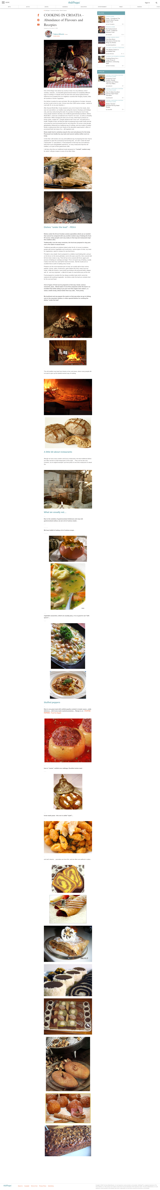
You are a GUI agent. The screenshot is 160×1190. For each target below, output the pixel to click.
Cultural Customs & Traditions (115, 47)
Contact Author (56, 36)
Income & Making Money (112, 37)
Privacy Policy (42, 1186)
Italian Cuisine (110, 16)
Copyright (26, 1186)
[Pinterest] (38, 20)
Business (65, 6)
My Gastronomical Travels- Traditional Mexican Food (111, 30)
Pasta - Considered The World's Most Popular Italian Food (113, 20)
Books (46, 6)
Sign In (147, 3)
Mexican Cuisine (110, 26)
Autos (28, 6)
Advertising (51, 1186)
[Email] (38, 25)
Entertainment (102, 6)
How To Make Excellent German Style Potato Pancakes (113, 93)
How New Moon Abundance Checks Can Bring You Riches (113, 41)
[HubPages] (74, 2)
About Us (20, 1186)
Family (121, 6)
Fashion (139, 6)
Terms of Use (34, 1186)
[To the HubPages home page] (7, 1186)
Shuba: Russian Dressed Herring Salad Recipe (112, 105)
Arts (9, 6)
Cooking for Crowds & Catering (115, 56)
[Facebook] (38, 15)
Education (84, 6)
